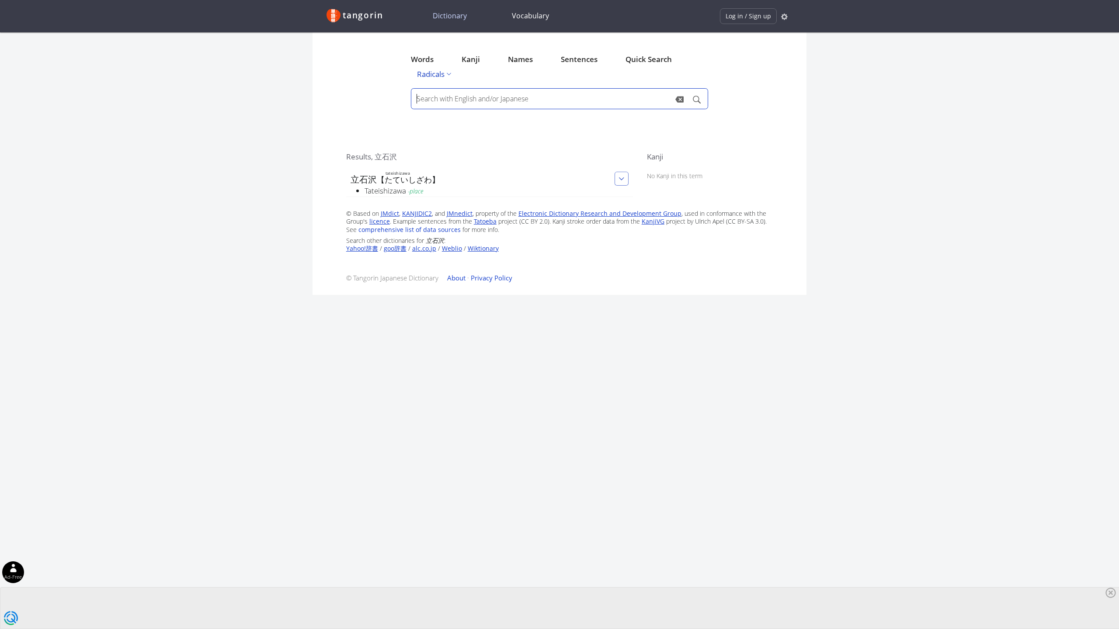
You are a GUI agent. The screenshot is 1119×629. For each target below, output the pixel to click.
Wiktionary (483, 248)
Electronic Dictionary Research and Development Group (599, 213)
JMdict (390, 213)
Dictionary (450, 16)
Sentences (579, 59)
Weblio (452, 248)
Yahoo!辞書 (362, 248)
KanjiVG (653, 221)
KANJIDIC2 (417, 213)
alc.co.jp (424, 248)
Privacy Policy (491, 277)
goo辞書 (395, 248)
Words (422, 59)
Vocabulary (530, 16)
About (456, 277)
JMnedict (460, 213)
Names (520, 59)
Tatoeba (485, 221)
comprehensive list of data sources (409, 229)
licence (379, 221)
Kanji (471, 59)
